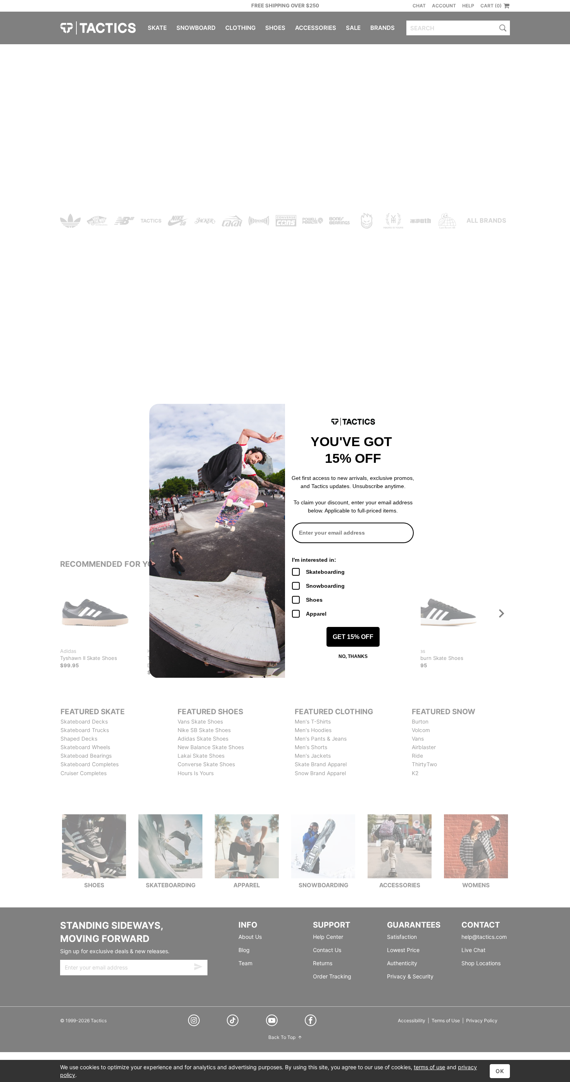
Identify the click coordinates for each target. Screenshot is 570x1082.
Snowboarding (325, 586)
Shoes (314, 600)
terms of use (429, 1067)
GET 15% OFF (353, 637)
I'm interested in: (314, 560)
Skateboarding (325, 572)
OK (500, 1071)
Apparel (316, 614)
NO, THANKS (353, 656)
